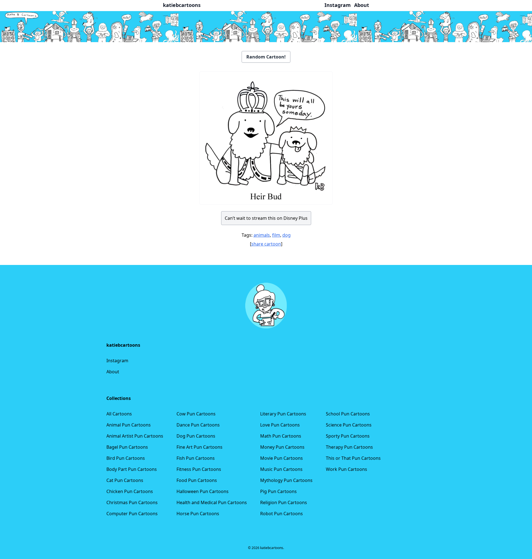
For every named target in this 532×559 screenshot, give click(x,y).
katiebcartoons (182, 5)
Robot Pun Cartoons (281, 513)
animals (262, 235)
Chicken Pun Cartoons (129, 491)
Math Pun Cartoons (280, 436)
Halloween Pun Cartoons (203, 491)
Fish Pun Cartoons (196, 458)
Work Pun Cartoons (346, 469)
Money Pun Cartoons (282, 447)
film (276, 235)
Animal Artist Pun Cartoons (134, 436)
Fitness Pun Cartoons (199, 469)
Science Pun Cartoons (349, 425)
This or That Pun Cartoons (353, 458)
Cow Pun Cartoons (196, 414)
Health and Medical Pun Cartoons (212, 502)
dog (286, 235)
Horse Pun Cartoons (198, 513)
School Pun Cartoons (348, 414)
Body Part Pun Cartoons (131, 469)
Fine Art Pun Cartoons (199, 447)
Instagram (117, 361)
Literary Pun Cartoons (283, 414)
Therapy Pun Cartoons (349, 447)
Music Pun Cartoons (281, 469)
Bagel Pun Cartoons (127, 447)
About (112, 372)
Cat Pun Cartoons (124, 480)
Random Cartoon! (266, 57)
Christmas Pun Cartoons (132, 502)
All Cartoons (119, 414)
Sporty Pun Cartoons (348, 436)
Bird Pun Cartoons (125, 458)
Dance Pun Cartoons (198, 425)
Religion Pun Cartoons (283, 502)
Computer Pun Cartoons (132, 513)
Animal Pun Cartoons (128, 425)
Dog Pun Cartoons (196, 436)
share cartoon (266, 244)
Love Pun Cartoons (280, 425)
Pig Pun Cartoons (278, 491)
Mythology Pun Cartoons (286, 480)
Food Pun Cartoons (197, 480)
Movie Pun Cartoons (281, 458)
